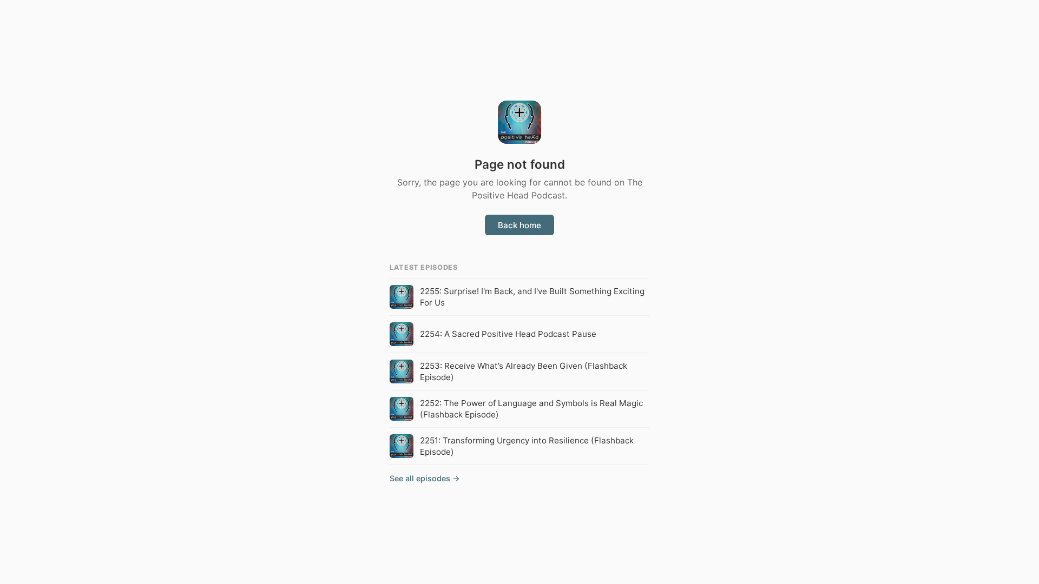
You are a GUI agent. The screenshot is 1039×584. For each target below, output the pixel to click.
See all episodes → (425, 478)
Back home (519, 225)
